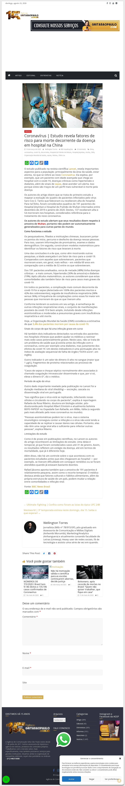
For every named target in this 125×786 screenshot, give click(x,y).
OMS (92, 152)
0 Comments (81, 149)
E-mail (26, 667)
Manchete (80, 735)
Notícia (59, 75)
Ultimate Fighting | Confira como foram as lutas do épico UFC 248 (62, 504)
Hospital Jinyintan (78, 152)
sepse (49, 155)
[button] (120, 758)
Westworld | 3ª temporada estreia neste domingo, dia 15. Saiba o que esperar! (60, 512)
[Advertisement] (62, 53)
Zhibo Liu (61, 155)
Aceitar (71, 779)
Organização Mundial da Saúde (35, 155)
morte (88, 152)
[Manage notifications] (119, 781)
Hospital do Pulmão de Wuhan (60, 152)
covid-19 (37, 152)
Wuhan (54, 155)
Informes (80, 731)
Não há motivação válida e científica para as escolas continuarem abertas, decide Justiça (62, 576)
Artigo (18, 75)
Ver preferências (112, 779)
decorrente (45, 152)
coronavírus (28, 152)
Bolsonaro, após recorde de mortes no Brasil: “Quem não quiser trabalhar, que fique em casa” (89, 586)
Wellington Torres (51, 149)
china (91, 149)
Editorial (30, 75)
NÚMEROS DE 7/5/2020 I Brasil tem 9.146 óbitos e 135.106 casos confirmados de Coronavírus (35, 586)
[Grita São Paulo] (9, 75)
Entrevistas (45, 75)
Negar (91, 779)
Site (24, 682)
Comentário (30, 616)
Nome (26, 653)
